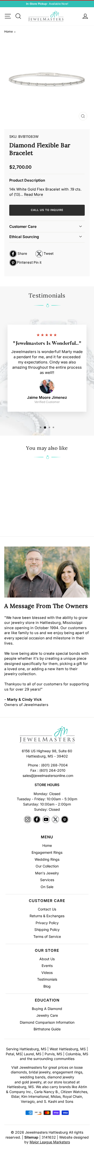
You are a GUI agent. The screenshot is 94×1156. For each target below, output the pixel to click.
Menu (47, 837)
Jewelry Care (47, 1015)
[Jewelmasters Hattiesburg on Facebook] (37, 820)
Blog (47, 986)
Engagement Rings (47, 852)
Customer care (23, 226)
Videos (47, 972)
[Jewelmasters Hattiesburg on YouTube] (46, 820)
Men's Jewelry (47, 873)
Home (8, 31)
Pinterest (25, 263)
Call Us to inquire (47, 210)
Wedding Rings (47, 859)
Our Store (47, 950)
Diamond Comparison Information (47, 1022)
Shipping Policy (47, 929)
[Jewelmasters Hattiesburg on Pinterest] (64, 820)
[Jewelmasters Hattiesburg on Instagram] (27, 820)
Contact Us (47, 909)
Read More (33, 194)
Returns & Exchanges (47, 916)
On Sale (47, 887)
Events (47, 965)
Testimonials (47, 979)
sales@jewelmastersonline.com (48, 775)
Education (47, 1000)
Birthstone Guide (47, 1029)
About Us (47, 959)
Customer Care (47, 900)
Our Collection (47, 866)
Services (47, 880)
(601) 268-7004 (54, 765)
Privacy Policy (47, 923)
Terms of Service (47, 936)
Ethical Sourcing (24, 236)
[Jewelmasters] (47, 735)
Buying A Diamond (47, 1008)
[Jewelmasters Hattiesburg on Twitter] (55, 820)
